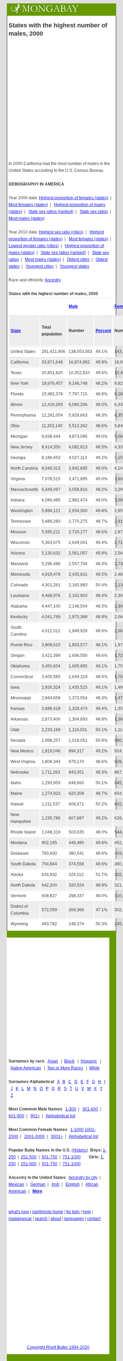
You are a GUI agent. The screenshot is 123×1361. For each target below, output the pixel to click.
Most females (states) (28, 204)
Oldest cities (78, 259)
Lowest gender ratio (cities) (34, 245)
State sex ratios (94, 211)
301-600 (90, 1109)
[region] (61, 997)
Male (73, 306)
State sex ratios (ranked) (50, 211)
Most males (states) (26, 218)
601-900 (16, 1116)
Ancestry (53, 280)
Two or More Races (65, 1068)
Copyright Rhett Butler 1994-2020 (58, 1347)
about (56, 1218)
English (73, 1184)
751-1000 (72, 1157)
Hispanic (89, 1061)
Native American (26, 1068)
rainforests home (47, 1211)
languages (74, 1218)
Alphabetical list (60, 1116)
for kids (73, 1211)
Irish (55, 1184)
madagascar (20, 1218)
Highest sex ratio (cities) (61, 232)
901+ (35, 1116)
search (41, 1218)
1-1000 (77, 1129)
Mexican (16, 1184)
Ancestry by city (83, 1177)
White (94, 1068)
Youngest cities (40, 266)
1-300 (70, 1109)
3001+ (57, 1136)
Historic (80, 1150)
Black (69, 1061)
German (37, 1184)
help (87, 1211)
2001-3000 (34, 1136)
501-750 (49, 1157)
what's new (19, 1211)
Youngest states (74, 266)
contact (93, 1218)
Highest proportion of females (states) (73, 197)
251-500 (29, 1157)
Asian (52, 1061)
